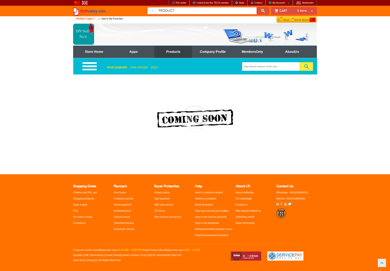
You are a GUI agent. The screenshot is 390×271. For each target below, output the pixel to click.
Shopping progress (83, 198)
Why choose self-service (167, 216)
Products (173, 51)
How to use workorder (207, 223)
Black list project (204, 204)
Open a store (80, 204)
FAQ (75, 210)
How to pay (120, 192)
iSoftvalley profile (245, 216)
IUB (86, 255)
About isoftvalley (245, 192)
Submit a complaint (205, 198)
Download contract (124, 229)
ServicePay (96, 255)
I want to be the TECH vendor (212, 2)
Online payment (122, 204)
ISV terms (159, 210)
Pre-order (181, 2)
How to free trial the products (210, 216)
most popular (117, 67)
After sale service (163, 204)
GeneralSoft (163, 255)
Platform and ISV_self (85, 192)
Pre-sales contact (82, 216)
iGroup (117, 255)
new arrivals (139, 67)
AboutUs (292, 51)
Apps (133, 51)
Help (241, 2)
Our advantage (244, 198)
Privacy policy (162, 192)
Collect (258, 2)
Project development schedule (212, 235)
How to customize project (209, 192)
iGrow (125, 255)
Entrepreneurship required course (213, 229)
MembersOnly (252, 51)
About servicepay (245, 223)
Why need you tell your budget (212, 210)
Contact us (241, 204)
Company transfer (123, 198)
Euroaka (77, 255)
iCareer (135, 255)
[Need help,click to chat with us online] (281, 216)
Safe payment (162, 198)
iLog (143, 255)
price (154, 67)
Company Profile (213, 51)
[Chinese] (78, 4)
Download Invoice (124, 223)
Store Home (94, 51)
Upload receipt (122, 216)
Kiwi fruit (176, 255)
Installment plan (122, 210)
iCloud (108, 255)
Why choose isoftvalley (248, 210)
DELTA (152, 255)
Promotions (79, 223)
